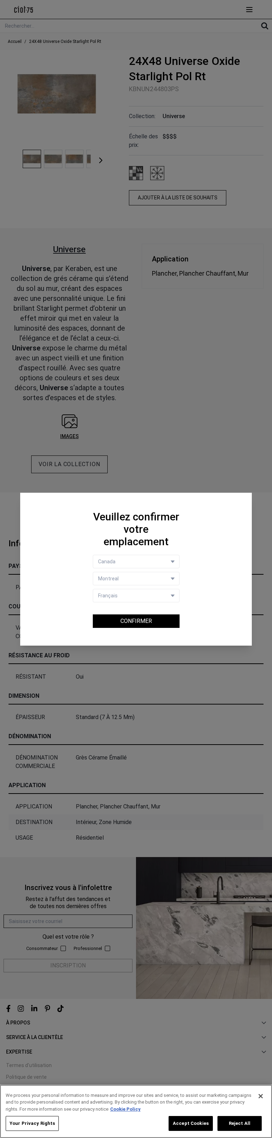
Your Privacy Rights (32, 1123)
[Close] (260, 1096)
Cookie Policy (125, 1109)
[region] (136, 1111)
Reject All (239, 1123)
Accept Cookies (191, 1123)
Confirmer (136, 621)
